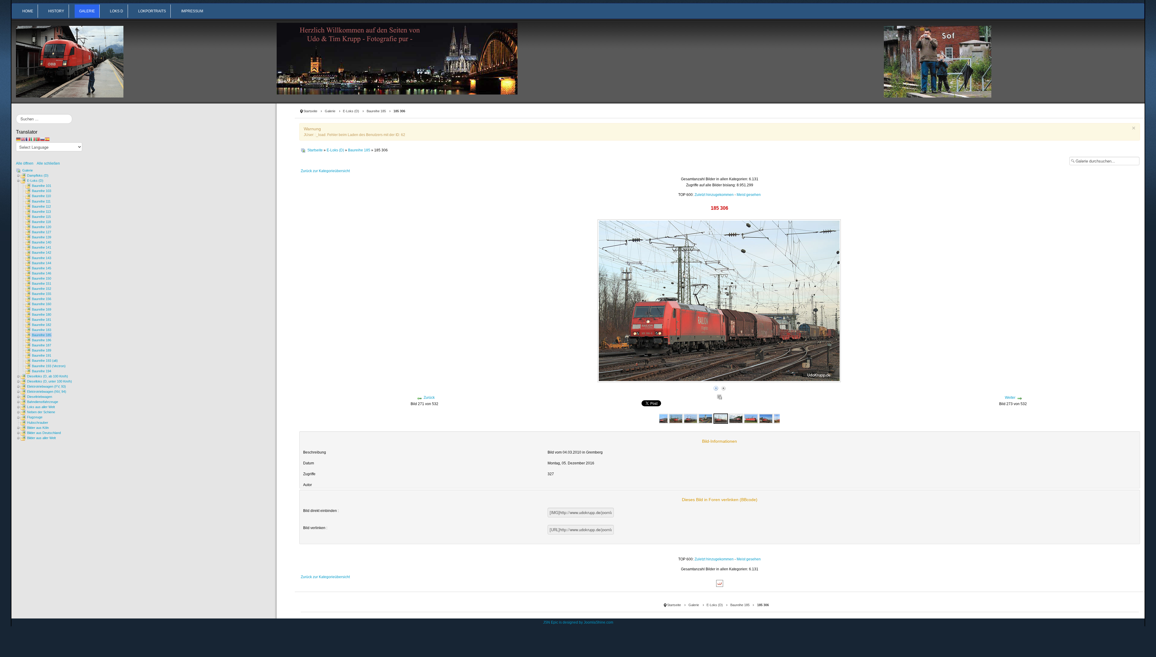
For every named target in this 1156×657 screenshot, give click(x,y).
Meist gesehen (749, 195)
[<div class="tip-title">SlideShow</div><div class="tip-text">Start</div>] (716, 387)
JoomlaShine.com (598, 622)
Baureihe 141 (41, 247)
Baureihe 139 (41, 237)
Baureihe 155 (41, 294)
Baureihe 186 (41, 340)
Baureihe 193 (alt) (45, 360)
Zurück (429, 397)
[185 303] (661, 418)
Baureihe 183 (41, 330)
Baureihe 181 (41, 319)
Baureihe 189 (41, 350)
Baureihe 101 (41, 185)
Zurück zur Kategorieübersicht (325, 171)
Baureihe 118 (41, 222)
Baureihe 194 (41, 371)
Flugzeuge (34, 417)
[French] (28, 139)
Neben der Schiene (41, 412)
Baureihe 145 (41, 268)
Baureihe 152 (41, 288)
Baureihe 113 (41, 211)
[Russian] (42, 139)
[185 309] (766, 418)
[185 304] (676, 418)
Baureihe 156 (41, 299)
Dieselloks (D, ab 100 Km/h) (47, 376)
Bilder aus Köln (38, 427)
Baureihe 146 (41, 273)
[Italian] (32, 139)
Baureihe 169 (41, 309)
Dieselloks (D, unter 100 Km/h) (49, 381)
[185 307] (736, 418)
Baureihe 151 (41, 283)
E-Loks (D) (351, 111)
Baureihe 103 (41, 191)
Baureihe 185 (376, 111)
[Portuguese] (37, 139)
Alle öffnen (26, 163)
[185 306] (720, 418)
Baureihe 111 (41, 201)
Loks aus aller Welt (41, 407)
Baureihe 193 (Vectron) (49, 366)
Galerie (330, 111)
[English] (23, 139)
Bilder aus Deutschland (44, 433)
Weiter (1010, 397)
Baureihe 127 (41, 232)
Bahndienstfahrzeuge (42, 402)
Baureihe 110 (41, 196)
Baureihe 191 (41, 355)
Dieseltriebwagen (39, 396)
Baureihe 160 (41, 304)
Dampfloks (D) (37, 175)
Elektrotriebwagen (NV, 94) (46, 391)
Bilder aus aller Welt (41, 438)
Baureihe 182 (41, 325)
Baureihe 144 (41, 263)
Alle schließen (48, 163)
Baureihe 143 (41, 258)
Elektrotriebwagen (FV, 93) (46, 386)
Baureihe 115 (41, 216)
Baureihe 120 (41, 227)
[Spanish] (47, 139)
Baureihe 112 (41, 206)
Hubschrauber (37, 422)
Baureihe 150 (41, 278)
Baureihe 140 (41, 242)
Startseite (310, 111)
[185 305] (691, 418)
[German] (18, 139)
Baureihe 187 (41, 345)
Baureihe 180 (41, 314)
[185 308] (751, 418)
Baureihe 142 (41, 252)
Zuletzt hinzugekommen (714, 195)
